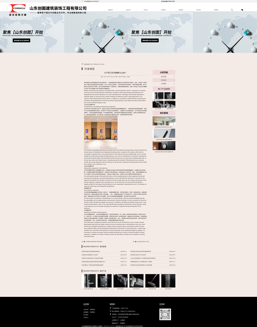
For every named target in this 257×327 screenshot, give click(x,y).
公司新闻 (163, 84)
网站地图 (118, 326)
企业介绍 (128, 10)
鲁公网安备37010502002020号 (134, 326)
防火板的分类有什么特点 (143, 241)
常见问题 (163, 76)
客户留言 (198, 10)
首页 (91, 64)
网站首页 (110, 10)
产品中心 (146, 10)
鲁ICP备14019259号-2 (110, 326)
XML (122, 326)
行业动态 (102, 64)
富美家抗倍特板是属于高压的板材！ (94, 241)
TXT (125, 326)
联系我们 (216, 10)
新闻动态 (181, 10)
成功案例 (163, 10)
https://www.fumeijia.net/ (109, 76)
